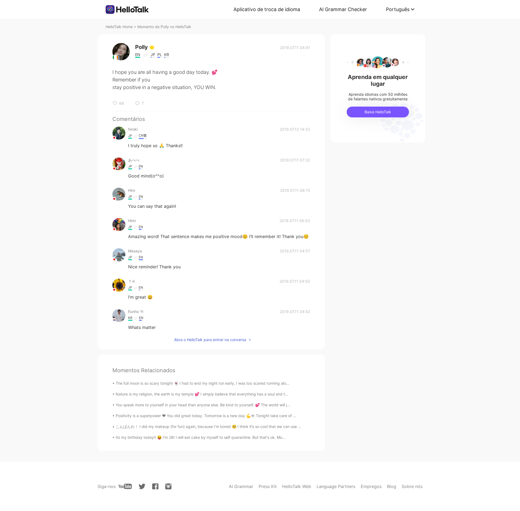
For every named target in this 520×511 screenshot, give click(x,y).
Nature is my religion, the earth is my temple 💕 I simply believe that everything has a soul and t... (202, 394)
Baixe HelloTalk (378, 112)
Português (398, 9)
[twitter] (142, 486)
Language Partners (336, 486)
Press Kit (268, 486)
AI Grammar (241, 486)
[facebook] (155, 486)
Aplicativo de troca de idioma (266, 9)
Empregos (371, 486)
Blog (391, 486)
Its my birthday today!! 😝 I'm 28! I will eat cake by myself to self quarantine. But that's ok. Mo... (200, 437)
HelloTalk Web (296, 486)
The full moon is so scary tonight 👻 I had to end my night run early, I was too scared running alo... (202, 383)
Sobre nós (412, 486)
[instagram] (168, 486)
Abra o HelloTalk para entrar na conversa (210, 339)
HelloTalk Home (119, 26)
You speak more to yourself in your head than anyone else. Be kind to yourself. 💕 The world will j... (203, 405)
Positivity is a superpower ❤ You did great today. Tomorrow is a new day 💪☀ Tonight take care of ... (206, 415)
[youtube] (125, 486)
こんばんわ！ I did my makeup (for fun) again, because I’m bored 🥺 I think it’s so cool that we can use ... (208, 426)
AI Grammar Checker (343, 9)
